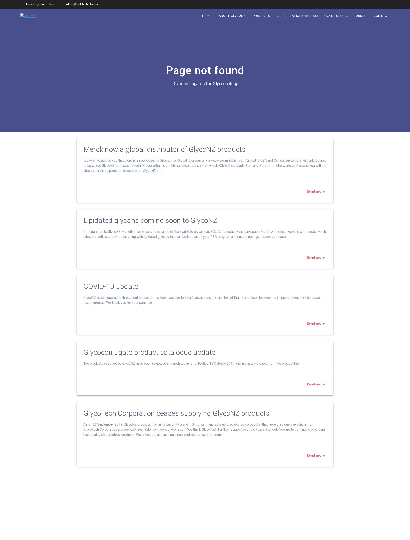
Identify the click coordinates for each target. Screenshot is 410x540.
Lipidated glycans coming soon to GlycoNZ (150, 220)
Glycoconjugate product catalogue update (149, 352)
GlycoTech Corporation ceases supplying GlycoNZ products (176, 413)
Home (207, 16)
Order (361, 16)
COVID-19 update (110, 286)
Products (261, 16)
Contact (381, 16)
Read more (316, 191)
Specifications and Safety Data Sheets (312, 16)
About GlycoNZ (232, 16)
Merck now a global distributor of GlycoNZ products (164, 149)
